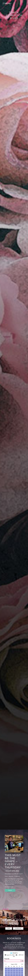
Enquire (10, 890)
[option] (14, 863)
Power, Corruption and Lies (14, 15)
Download (18, 928)
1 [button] (3, 909)
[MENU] (3, 3)
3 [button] (7, 909)
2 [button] (5, 909)
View (8, 928)
